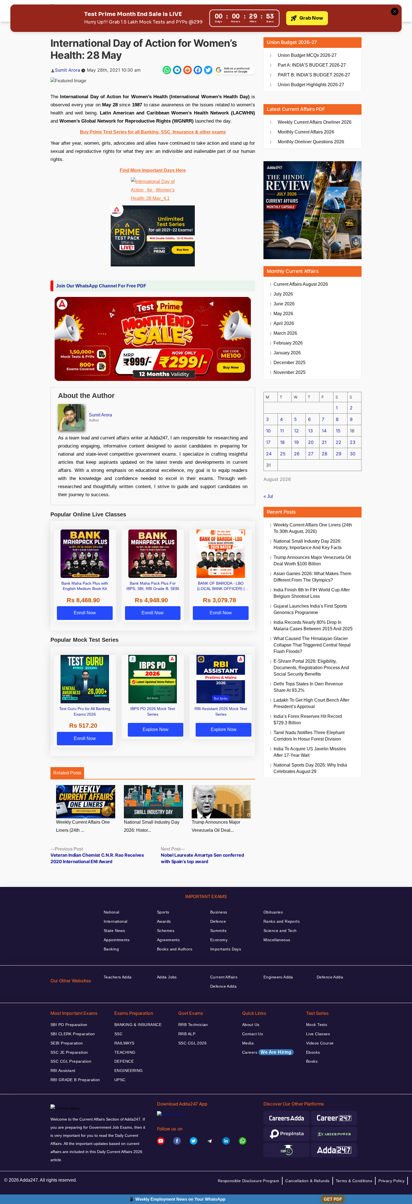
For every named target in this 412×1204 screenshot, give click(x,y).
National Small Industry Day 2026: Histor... (151, 826)
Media (248, 1043)
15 (338, 431)
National (111, 912)
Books (312, 1061)
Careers (266, 1052)
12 (296, 431)
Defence (218, 921)
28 (324, 453)
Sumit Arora (67, 70)
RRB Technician (193, 1024)
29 (338, 453)
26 (297, 453)
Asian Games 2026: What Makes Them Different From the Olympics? (312, 576)
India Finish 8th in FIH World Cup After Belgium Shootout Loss (312, 593)
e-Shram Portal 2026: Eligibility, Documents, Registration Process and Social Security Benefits (311, 667)
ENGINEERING (128, 1070)
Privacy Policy (391, 1181)
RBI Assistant (62, 1070)
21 (324, 442)
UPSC (120, 1079)
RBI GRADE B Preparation (75, 1079)
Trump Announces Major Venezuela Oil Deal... (216, 826)
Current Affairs (223, 977)
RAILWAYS (124, 1043)
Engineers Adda (278, 977)
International (115, 921)
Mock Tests (316, 1024)
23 (352, 442)
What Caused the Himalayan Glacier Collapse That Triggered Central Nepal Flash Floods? (312, 645)
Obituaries (273, 912)
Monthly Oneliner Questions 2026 (311, 141)
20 (311, 442)
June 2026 (284, 303)
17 (268, 442)
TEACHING (124, 1052)
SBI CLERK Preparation (72, 1034)
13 (310, 431)
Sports (163, 912)
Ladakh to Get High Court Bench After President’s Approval (311, 703)
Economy (219, 940)
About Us (250, 1024)
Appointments (116, 940)
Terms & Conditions (354, 1181)
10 (268, 431)
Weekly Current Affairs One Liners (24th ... (83, 826)
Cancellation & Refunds (307, 1181)
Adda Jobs (167, 977)
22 (338, 442)
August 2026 (301, 284)
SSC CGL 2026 (192, 1043)
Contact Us (252, 1034)
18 (282, 442)
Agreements (168, 940)
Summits (218, 930)
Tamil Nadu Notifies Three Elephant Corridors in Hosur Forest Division (309, 735)
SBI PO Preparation (68, 1024)
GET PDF (333, 1199)
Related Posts (67, 772)
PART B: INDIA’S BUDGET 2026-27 (314, 74)
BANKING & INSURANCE (137, 1024)
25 (283, 453)
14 (324, 431)
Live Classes (318, 1034)
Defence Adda (223, 986)
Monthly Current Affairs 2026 (306, 132)
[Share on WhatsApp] (167, 70)
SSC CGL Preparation (70, 1061)
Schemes (165, 930)
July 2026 (283, 294)
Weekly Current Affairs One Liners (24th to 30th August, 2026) (313, 528)
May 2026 (283, 313)
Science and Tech (280, 930)
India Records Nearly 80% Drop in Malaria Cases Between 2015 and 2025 (313, 625)
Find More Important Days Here (153, 170)
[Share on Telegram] (177, 70)
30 (352, 453)
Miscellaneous (276, 940)
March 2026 (285, 333)
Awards (164, 921)
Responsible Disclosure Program (248, 1181)
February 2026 (288, 343)
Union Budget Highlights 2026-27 (311, 84)
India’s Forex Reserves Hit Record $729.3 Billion (308, 719)
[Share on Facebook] (198, 70)
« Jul (268, 496)
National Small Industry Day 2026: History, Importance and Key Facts (308, 544)
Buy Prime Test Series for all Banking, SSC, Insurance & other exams (153, 132)
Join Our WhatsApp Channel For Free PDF (101, 286)
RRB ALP (186, 1034)
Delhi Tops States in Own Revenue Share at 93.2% (308, 687)
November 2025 (289, 372)
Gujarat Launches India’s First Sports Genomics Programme (310, 609)
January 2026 (287, 352)
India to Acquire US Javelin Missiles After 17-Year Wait (310, 752)
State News (114, 930)
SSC (118, 1034)
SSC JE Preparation (69, 1052)
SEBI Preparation (66, 1043)
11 (282, 431)
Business (218, 912)
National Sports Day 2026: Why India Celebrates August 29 (310, 768)
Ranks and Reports (281, 921)
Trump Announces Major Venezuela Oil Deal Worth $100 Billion (312, 560)
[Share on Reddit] (187, 70)
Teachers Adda (117, 977)
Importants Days (225, 949)
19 (296, 442)
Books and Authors (174, 949)
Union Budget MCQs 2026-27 (307, 55)
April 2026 (284, 323)
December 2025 (289, 362)
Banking (111, 949)
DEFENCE (124, 1061)
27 (310, 453)
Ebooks (313, 1052)
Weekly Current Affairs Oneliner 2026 (314, 122)
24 (269, 453)
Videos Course (320, 1043)
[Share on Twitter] (208, 70)
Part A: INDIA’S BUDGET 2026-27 (312, 65)
